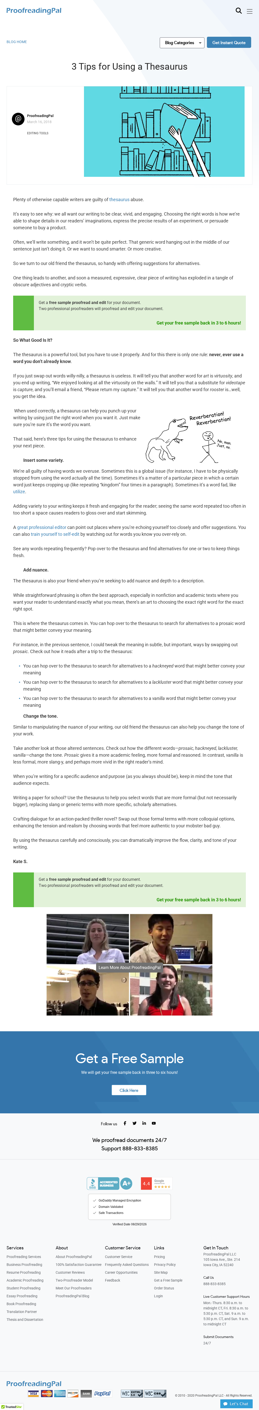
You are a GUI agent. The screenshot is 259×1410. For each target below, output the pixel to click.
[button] (236, 1406)
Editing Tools (37, 133)
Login (158, 1296)
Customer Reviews (70, 1272)
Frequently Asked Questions (127, 1265)
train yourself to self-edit (55, 534)
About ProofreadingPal (74, 1257)
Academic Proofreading (25, 1280)
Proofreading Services (24, 1257)
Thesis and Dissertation (25, 1320)
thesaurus (119, 199)
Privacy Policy (165, 1265)
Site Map (161, 1272)
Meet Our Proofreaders (74, 1288)
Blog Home (17, 42)
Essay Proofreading (22, 1296)
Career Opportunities (121, 1272)
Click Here (129, 1091)
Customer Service (118, 1257)
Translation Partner (22, 1312)
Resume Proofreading (24, 1272)
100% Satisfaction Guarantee (78, 1265)
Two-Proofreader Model (74, 1280)
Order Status (164, 1288)
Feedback (112, 1280)
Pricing (159, 1257)
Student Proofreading (23, 1288)
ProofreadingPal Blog (72, 1296)
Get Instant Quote (229, 43)
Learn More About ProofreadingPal (130, 967)
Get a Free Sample (168, 1280)
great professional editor (41, 527)
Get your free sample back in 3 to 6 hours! (199, 323)
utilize (19, 491)
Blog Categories (179, 43)
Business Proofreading (24, 1265)
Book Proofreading (21, 1304)
